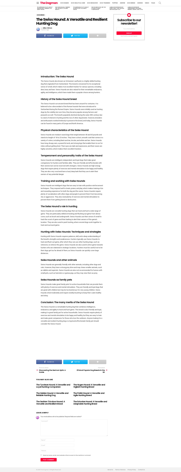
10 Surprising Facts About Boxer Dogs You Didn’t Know (81, 8)
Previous (37, 8)
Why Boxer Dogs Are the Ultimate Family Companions (98, 8)
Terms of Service (120, 469)
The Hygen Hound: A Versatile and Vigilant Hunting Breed (89, 385)
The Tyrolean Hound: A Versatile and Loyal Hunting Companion (53, 385)
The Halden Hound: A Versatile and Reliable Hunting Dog (52, 394)
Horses (140, 3)
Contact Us (141, 469)
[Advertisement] (72, 55)
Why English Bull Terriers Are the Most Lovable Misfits (62, 8)
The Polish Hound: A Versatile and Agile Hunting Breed (88, 394)
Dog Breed (131, 3)
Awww (122, 3)
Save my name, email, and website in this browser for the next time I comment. (67, 455)
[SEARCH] (160, 3)
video (147, 3)
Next (144, 8)
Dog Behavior (92, 3)
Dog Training (105, 3)
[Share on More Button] (97, 36)
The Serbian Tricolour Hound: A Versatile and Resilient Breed (50, 402)
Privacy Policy (132, 469)
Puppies (115, 3)
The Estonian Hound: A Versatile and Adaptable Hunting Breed (90, 402)
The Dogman (49, 3)
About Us (110, 469)
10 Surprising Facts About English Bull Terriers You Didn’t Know (45, 8)
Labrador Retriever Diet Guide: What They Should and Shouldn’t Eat (117, 8)
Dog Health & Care (78, 3)
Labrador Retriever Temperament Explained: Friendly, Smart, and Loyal (135, 8)
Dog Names (64, 3)
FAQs (153, 3)
